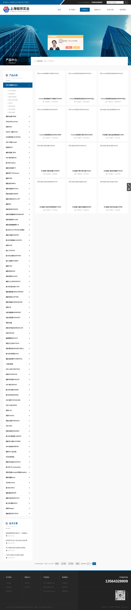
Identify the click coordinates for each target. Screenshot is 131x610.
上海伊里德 (9, 364)
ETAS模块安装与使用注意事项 (15, 547)
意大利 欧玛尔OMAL (12, 395)
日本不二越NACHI (12, 132)
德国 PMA (9, 178)
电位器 (10, 103)
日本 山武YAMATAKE (13, 369)
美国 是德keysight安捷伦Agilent (16, 472)
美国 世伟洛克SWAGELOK (14, 328)
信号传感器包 (12, 90)
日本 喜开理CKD (11, 157)
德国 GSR (9, 266)
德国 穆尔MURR (11, 493)
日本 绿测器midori (12, 85)
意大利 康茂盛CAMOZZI (13, 436)
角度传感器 (11, 112)
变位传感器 (11, 109)
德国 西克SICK (10, 271)
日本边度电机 (10, 457)
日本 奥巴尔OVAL (11, 384)
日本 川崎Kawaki (11, 142)
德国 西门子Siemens (12, 173)
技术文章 (110, 10)
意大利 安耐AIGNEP (12, 390)
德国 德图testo (10, 477)
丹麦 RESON (10, 333)
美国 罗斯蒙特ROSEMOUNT (15, 214)
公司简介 (9, 583)
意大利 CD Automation (13, 467)
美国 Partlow (10, 415)
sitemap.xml (124, 607)
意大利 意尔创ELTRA (13, 286)
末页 (77, 563)
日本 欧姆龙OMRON (12, 446)
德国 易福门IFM (11, 152)
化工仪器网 (111, 607)
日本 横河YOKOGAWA (13, 400)
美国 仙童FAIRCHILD (13, 420)
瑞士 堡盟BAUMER (12, 261)
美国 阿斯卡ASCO (11, 276)
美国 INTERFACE (11, 374)
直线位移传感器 (13, 100)
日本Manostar (10, 482)
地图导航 (65, 591)
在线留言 (65, 583)
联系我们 (123, 10)
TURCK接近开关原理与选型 (15, 555)
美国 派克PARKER (12, 209)
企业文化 (9, 587)
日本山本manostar (12, 121)
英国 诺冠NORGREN (12, 431)
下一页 (71, 563)
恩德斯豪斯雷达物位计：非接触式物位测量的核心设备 (18, 533)
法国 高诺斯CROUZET (13, 317)
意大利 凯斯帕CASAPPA (14, 240)
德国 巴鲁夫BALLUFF (13, 199)
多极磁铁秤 (11, 93)
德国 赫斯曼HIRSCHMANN (14, 292)
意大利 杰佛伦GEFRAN (13, 255)
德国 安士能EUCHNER (13, 441)
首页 (59, 10)
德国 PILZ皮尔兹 (11, 451)
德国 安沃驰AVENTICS (13, 462)
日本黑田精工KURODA (13, 137)
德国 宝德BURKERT (12, 235)
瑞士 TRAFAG (10, 250)
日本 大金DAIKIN (11, 405)
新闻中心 (97, 10)
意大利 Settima (11, 163)
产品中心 (85, 10)
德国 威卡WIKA (11, 183)
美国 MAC (9, 127)
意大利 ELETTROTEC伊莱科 (15, 230)
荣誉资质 (9, 591)
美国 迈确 (9, 322)
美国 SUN (9, 245)
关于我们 (72, 10)
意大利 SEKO (10, 488)
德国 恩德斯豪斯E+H (12, 225)
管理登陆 (117, 607)
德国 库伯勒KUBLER (12, 379)
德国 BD (8, 204)
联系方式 (65, 587)
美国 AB (8, 307)
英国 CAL (9, 410)
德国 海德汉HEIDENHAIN (14, 302)
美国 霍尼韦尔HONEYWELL (15, 348)
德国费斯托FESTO (12, 338)
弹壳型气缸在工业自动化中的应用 (16, 540)
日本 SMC (9, 426)
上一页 (63, 563)
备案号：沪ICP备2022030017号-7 (43, 607)
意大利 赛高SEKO (11, 503)
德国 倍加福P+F (11, 168)
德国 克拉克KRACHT (13, 498)
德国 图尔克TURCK (12, 513)
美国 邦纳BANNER (12, 194)
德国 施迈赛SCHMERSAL (14, 359)
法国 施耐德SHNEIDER (13, 312)
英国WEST (9, 147)
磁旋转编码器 (12, 97)
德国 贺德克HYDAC (12, 188)
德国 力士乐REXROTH (13, 281)
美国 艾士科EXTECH (12, 343)
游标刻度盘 (11, 106)
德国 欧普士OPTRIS (12, 297)
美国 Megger (10, 508)
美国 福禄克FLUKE (12, 219)
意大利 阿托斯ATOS (12, 353)
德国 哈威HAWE (11, 116)
